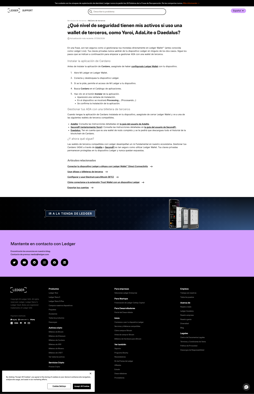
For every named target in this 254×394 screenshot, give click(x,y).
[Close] (90, 373)
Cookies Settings (59, 386)
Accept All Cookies (81, 386)
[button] (246, 387)
